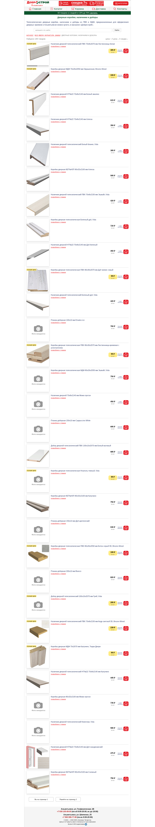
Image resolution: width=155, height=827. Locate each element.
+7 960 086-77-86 (69, 817)
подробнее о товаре (58, 46)
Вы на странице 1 (41, 799)
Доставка (101, 9)
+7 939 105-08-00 (64, 811)
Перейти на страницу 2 (68, 799)
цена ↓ (116, 39)
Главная (36, 9)
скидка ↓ (124, 39)
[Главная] (38, 2)
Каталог (58, 9)
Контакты (122, 9)
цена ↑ (108, 39)
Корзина (79, 9)
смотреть (93, 13)
